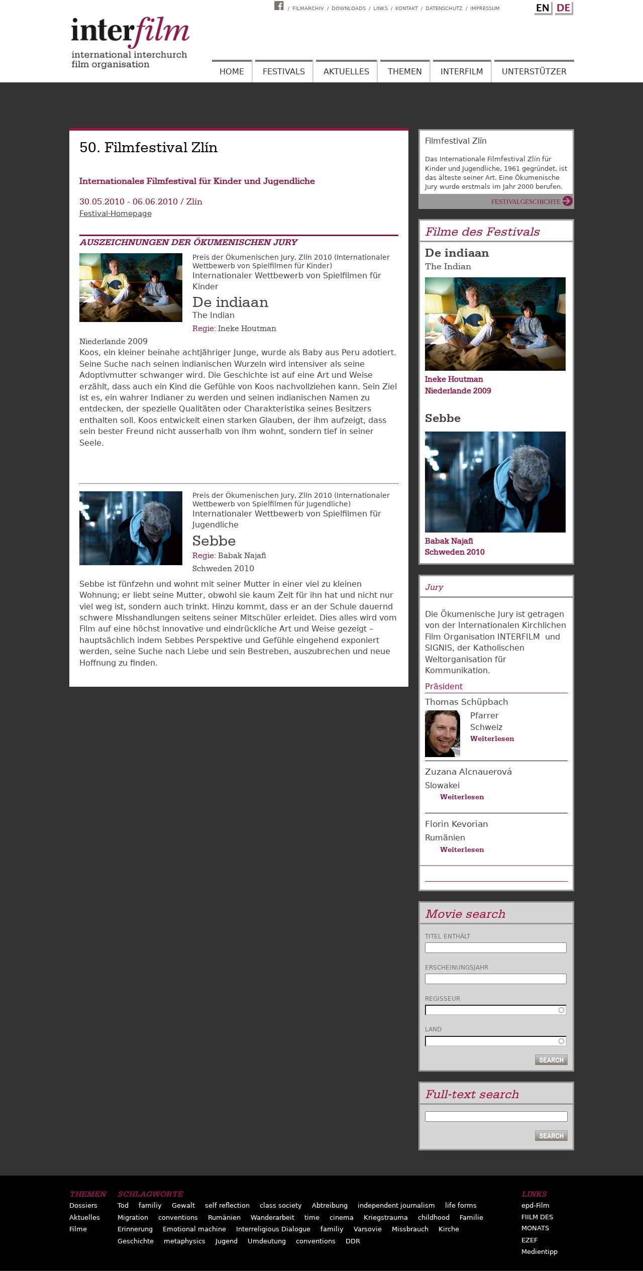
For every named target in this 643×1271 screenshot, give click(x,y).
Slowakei (442, 785)
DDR (353, 1241)
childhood (434, 1217)
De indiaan (230, 302)
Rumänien (445, 837)
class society (281, 1205)
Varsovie (368, 1229)
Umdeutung (267, 1241)
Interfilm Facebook (280, 5)
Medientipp (539, 1251)
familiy (150, 1205)
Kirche (449, 1229)
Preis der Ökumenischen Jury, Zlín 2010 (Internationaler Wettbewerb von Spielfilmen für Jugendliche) (291, 499)
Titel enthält (447, 936)
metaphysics (184, 1241)
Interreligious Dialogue (273, 1229)
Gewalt (183, 1205)
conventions (178, 1217)
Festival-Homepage (115, 213)
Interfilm (462, 71)
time (311, 1217)
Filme (78, 1229)
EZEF (529, 1240)
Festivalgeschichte (526, 201)
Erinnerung (135, 1229)
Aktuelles (346, 71)
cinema (342, 1217)
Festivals (284, 71)
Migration (133, 1217)
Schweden (212, 568)
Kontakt (406, 8)
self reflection (227, 1205)
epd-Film (535, 1205)
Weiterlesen (492, 738)
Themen (405, 71)
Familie (471, 1217)
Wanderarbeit (272, 1217)
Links (380, 8)
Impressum (485, 8)
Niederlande (102, 341)
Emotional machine (194, 1229)
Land (433, 1029)
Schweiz (486, 727)
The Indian (448, 266)
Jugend (227, 1241)
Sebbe (214, 541)
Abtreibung (330, 1205)
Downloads (349, 8)
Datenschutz (444, 8)
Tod (123, 1205)
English (542, 6)
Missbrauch (410, 1229)
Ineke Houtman (247, 328)
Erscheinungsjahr (456, 967)
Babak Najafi (242, 555)
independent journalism (396, 1205)
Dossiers (83, 1205)
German (563, 6)
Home (232, 71)
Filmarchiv (308, 8)
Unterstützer (534, 71)
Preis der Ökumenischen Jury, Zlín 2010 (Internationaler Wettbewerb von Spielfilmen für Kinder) (291, 261)
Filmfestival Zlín (456, 141)
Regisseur (442, 998)
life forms (461, 1205)
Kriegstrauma (386, 1217)
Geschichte (136, 1241)
